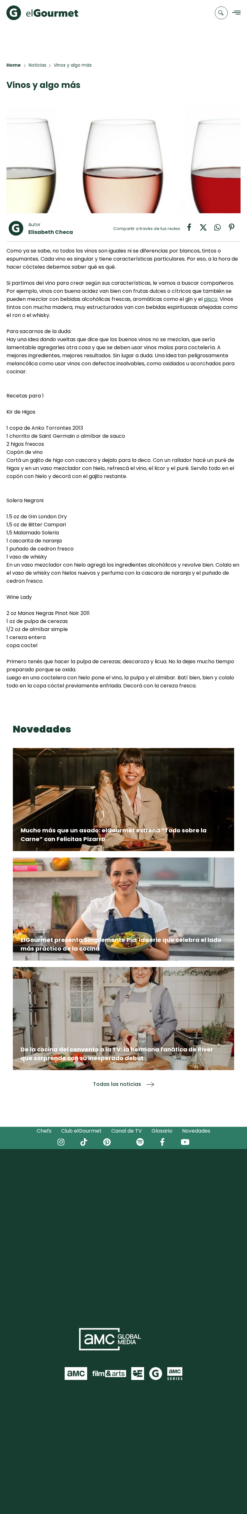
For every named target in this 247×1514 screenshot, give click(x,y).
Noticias (37, 65)
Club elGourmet (81, 1131)
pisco (210, 299)
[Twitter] (206, 229)
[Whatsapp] (221, 229)
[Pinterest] (234, 229)
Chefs (44, 1131)
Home (13, 65)
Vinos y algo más (73, 65)
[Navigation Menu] (235, 13)
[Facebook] (192, 229)
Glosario (161, 1131)
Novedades (196, 1131)
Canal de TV (126, 1131)
